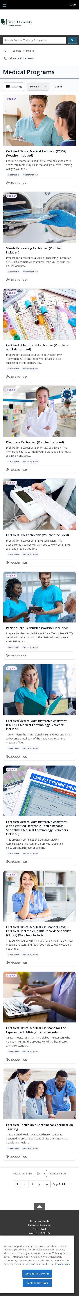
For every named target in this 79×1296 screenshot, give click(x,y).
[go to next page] (39, 1184)
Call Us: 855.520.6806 (18, 58)
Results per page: (22, 1173)
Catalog (16, 86)
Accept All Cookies (37, 1273)
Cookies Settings (37, 1283)
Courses (16, 50)
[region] (37, 1264)
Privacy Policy (62, 1264)
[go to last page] (47, 1184)
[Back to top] (39, 1223)
